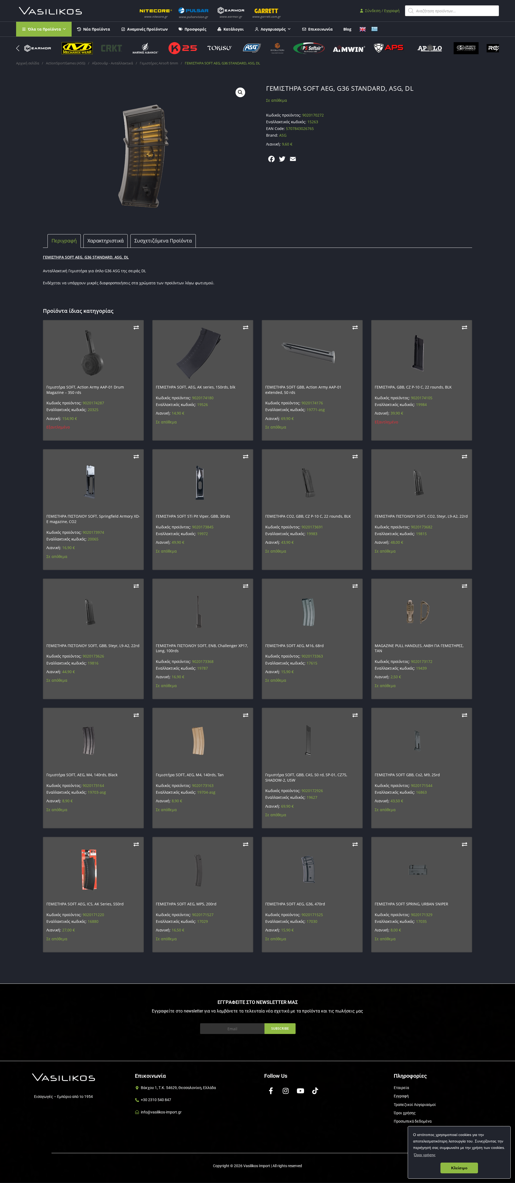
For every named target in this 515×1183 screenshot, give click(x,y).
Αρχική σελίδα (27, 63)
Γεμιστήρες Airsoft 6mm (159, 63)
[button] (497, 48)
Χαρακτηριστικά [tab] (105, 240)
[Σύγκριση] (136, 327)
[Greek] (374, 28)
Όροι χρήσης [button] (425, 1155)
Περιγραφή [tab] (64, 240)
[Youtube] (300, 1090)
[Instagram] (285, 1090)
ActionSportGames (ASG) (65, 63)
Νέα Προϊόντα (96, 29)
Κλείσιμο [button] (459, 1168)
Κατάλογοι (233, 29)
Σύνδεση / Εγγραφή (382, 10)
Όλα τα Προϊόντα (44, 29)
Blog (347, 29)
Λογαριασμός (273, 29)
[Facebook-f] (271, 1090)
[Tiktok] (315, 1090)
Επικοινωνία (320, 29)
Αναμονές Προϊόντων (147, 29)
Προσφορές (195, 29)
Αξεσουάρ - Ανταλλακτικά (112, 63)
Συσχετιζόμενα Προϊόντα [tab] (163, 240)
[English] (362, 28)
